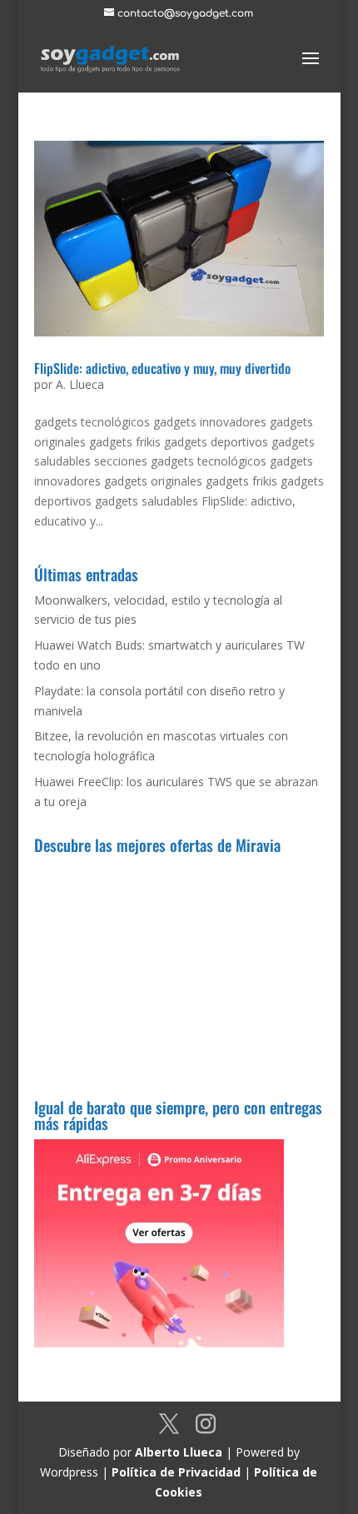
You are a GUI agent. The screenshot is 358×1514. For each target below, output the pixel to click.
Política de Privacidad (176, 1472)
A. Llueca (80, 384)
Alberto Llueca (178, 1452)
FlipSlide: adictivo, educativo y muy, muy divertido (162, 368)
